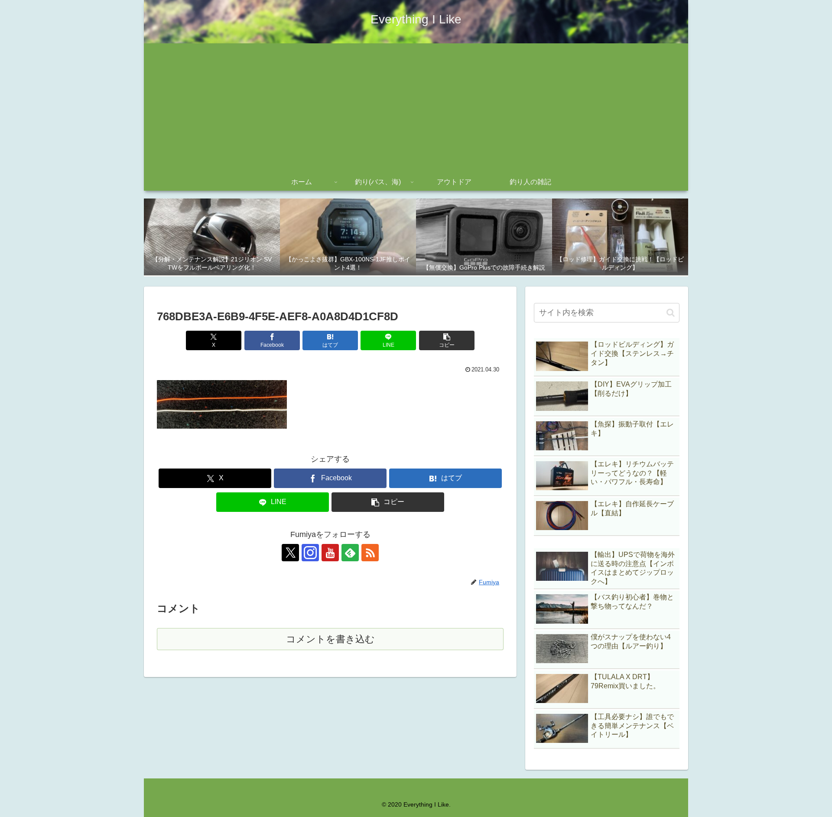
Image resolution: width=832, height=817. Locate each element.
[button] (446, 340)
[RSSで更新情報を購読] (370, 552)
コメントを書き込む (330, 639)
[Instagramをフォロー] (310, 552)
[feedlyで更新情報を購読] (350, 552)
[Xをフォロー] (290, 552)
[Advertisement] (416, 108)
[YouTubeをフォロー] (330, 552)
